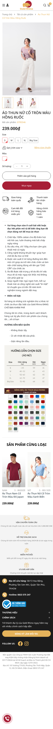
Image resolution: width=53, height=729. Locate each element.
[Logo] (27, 5)
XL (25, 140)
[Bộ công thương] (26, 604)
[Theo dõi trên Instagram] (26, 643)
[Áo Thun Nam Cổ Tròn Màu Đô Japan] (13, 469)
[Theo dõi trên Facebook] (20, 643)
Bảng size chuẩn (42, 147)
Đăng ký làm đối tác (26, 633)
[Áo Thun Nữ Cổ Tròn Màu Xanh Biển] (39, 469)
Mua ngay (27, 185)
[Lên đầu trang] (48, 724)
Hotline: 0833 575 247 (19, 594)
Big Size (33, 140)
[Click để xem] (26, 59)
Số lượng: (7, 166)
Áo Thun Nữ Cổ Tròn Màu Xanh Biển (39, 495)
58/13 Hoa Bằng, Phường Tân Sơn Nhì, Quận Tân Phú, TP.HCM (27, 584)
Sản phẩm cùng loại (26, 444)
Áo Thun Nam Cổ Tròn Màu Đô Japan (13, 495)
